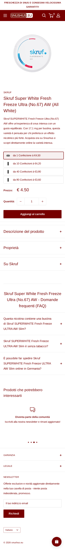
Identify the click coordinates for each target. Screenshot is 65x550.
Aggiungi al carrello (32, 214)
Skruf (7, 92)
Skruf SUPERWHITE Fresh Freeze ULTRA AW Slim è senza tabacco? (26, 343)
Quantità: (9, 201)
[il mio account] (58, 15)
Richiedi (14, 513)
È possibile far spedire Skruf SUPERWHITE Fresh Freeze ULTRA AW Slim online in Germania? (27, 363)
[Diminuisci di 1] (20, 201)
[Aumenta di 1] (42, 201)
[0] (51, 15)
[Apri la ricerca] (44, 15)
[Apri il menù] (5, 15)
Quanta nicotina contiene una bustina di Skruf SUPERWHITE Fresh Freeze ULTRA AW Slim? (27, 324)
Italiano (9, 530)
